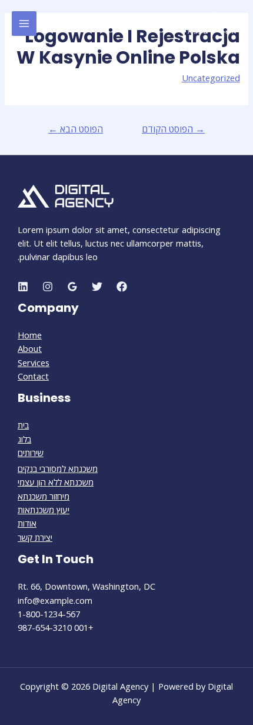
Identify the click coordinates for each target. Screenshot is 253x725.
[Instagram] (47, 286)
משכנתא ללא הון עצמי (56, 482)
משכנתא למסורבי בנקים (58, 468)
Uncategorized (211, 78)
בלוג (24, 439)
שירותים (31, 452)
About (30, 348)
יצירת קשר (35, 537)
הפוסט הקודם (173, 128)
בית (23, 425)
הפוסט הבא (75, 128)
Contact (33, 376)
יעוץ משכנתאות (43, 510)
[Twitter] (97, 286)
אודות (27, 523)
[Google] (72, 286)
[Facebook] (121, 286)
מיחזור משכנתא (43, 496)
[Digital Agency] (206, 23)
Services (33, 362)
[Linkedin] (23, 286)
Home (30, 335)
